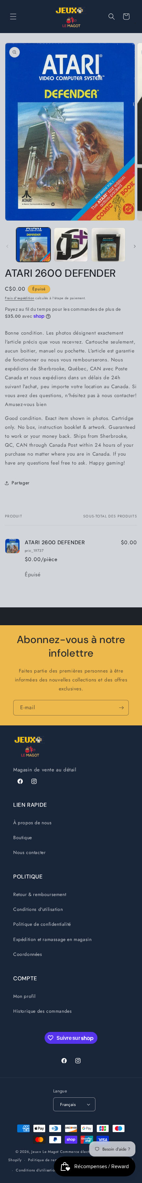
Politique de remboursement (53, 1160)
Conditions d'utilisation (38, 909)
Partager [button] (21, 482)
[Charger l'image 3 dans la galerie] (108, 244)
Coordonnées (27, 954)
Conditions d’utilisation (36, 1170)
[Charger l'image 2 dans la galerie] (71, 244)
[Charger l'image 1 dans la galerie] (33, 244)
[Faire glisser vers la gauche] (7, 246)
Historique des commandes (42, 1011)
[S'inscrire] (121, 707)
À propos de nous (32, 822)
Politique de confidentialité (42, 924)
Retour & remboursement (39, 894)
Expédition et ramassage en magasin (52, 939)
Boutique (22, 837)
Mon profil (24, 996)
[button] (13, 16)
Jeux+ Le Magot (45, 1151)
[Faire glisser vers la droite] (134, 246)
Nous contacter (29, 852)
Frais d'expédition (19, 298)
